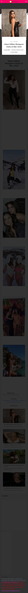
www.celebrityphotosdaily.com (10, 582)
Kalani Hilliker (7, 50)
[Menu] (1, 1)
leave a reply (14, 52)
